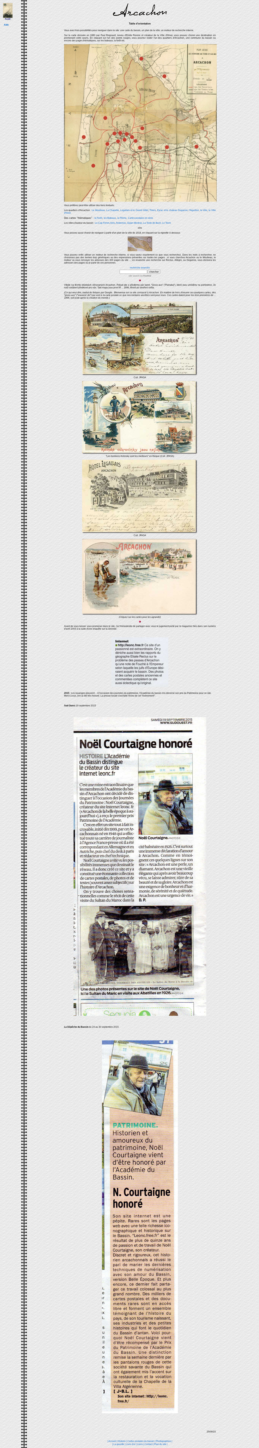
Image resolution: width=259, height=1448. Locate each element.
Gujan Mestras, (135, 223)
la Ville (203, 210)
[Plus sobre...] (140, 615)
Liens (140, 1444)
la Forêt (98, 218)
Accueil (112, 1441)
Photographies (163, 1441)
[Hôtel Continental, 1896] (140, 375)
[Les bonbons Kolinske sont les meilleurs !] (140, 454)
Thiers (152, 210)
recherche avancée (140, 267)
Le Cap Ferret (102, 223)
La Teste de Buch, (152, 223)
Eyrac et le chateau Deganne (172, 210)
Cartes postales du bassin (140, 1441)
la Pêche (121, 218)
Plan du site (160, 1444)
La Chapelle (112, 210)
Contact (148, 1444)
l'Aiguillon (194, 210)
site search (134, 276)
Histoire (122, 1441)
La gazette (118, 1444)
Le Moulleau (98, 210)
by (145, 276)
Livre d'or (131, 1444)
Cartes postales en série (140, 218)
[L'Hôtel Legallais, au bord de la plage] (140, 533)
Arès (112, 223)
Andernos (121, 223)
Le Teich (166, 223)
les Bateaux (110, 218)
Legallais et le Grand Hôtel (134, 210)
